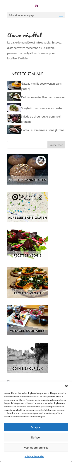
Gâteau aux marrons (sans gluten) (42, 130)
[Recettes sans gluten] (27, 183)
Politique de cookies (34, 456)
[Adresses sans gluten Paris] (27, 221)
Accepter (36, 427)
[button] (66, 386)
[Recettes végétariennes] (27, 259)
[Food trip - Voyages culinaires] (27, 334)
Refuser (36, 437)
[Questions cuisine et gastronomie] (27, 372)
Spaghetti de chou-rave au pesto (41, 108)
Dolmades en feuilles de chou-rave (42, 97)
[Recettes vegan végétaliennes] (27, 296)
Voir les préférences (36, 447)
